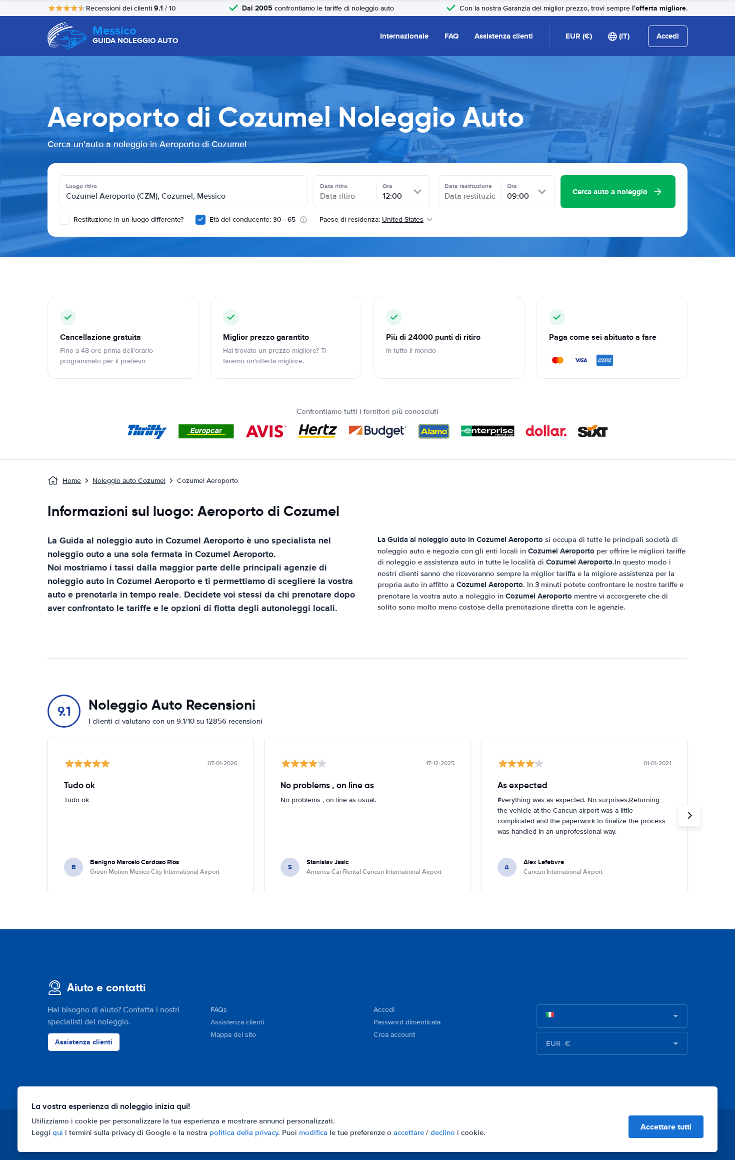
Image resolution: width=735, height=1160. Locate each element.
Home (71, 480)
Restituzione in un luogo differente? (128, 219)
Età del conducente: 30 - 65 (253, 219)
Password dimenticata (407, 1022)
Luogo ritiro (81, 186)
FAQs (218, 1009)
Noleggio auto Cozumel (129, 480)
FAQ (451, 36)
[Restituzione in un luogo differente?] (65, 220)
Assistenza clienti (503, 36)
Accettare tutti (666, 1126)
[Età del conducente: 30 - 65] (201, 220)
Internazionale (404, 36)
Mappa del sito (233, 1034)
